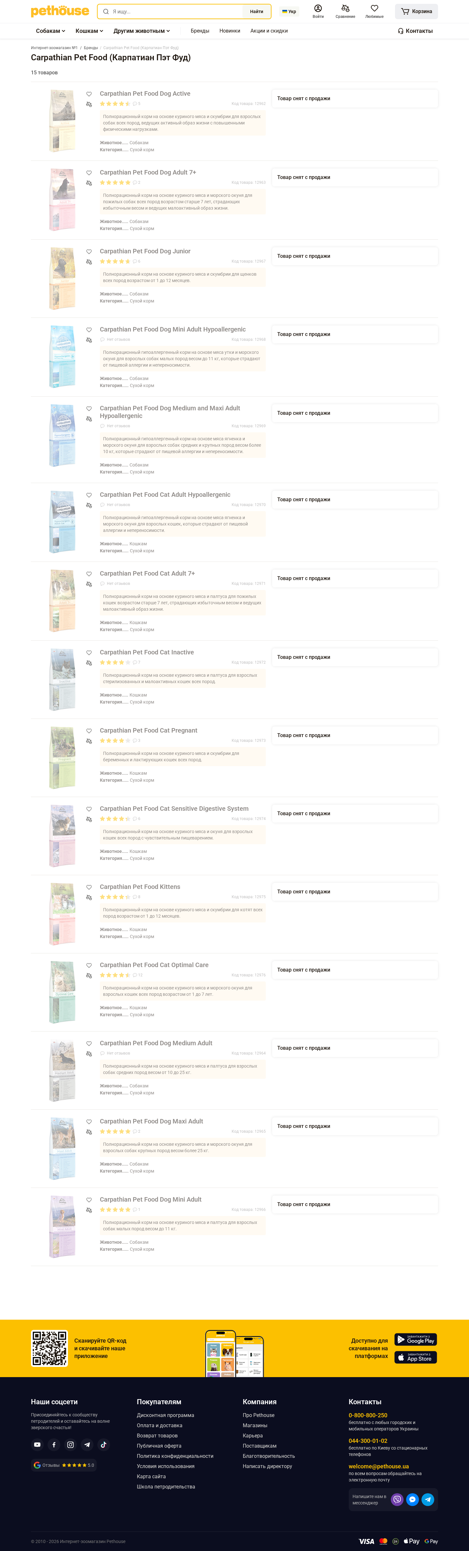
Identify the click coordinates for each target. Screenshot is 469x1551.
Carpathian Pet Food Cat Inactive (147, 652)
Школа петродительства (166, 1487)
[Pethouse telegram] (87, 1444)
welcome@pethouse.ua (379, 1466)
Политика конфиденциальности (175, 1456)
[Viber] (397, 1499)
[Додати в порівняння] (89, 104)
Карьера (253, 1436)
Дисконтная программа (165, 1415)
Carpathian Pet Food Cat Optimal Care (154, 965)
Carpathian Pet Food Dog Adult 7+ (148, 172)
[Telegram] (427, 1499)
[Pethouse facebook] (54, 1444)
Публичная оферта (159, 1446)
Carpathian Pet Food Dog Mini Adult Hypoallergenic (173, 329)
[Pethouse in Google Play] (415, 1339)
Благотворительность (269, 1456)
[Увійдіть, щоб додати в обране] (89, 94)
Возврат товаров (157, 1436)
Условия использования (166, 1466)
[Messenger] (412, 1499)
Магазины (255, 1425)
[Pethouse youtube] (37, 1444)
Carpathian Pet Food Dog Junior (145, 251)
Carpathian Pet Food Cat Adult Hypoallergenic (165, 494)
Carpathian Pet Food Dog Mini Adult (151, 1199)
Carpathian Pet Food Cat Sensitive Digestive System (174, 808)
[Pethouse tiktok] (103, 1444)
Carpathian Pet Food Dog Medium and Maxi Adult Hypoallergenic (170, 412)
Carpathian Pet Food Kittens (140, 887)
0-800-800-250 (368, 1415)
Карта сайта (151, 1476)
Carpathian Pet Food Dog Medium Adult (156, 1043)
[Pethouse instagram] (70, 1444)
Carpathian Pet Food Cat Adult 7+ (147, 573)
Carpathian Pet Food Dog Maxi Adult (151, 1121)
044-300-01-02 (368, 1440)
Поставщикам (260, 1446)
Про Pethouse (258, 1415)
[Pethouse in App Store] (415, 1357)
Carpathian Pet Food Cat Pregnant (148, 730)
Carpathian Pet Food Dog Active (145, 93)
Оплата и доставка (159, 1425)
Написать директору (267, 1466)
